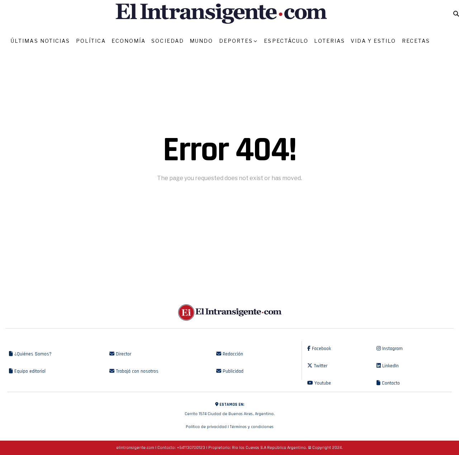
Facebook (321, 348)
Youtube (322, 383)
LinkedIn (390, 366)
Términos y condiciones (252, 426)
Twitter (319, 366)
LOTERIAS (329, 41)
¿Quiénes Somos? (32, 354)
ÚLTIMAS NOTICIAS (40, 41)
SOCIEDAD (167, 41)
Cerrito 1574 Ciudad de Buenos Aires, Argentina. (230, 409)
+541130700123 (191, 447)
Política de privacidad (206, 426)
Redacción (232, 354)
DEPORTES (236, 41)
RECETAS (416, 41)
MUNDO (201, 41)
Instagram (392, 348)
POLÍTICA (91, 41)
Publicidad (232, 371)
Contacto (390, 383)
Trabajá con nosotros (136, 371)
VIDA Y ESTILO (373, 41)
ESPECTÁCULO (286, 41)
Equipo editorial (29, 371)
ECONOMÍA (129, 41)
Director (122, 354)
